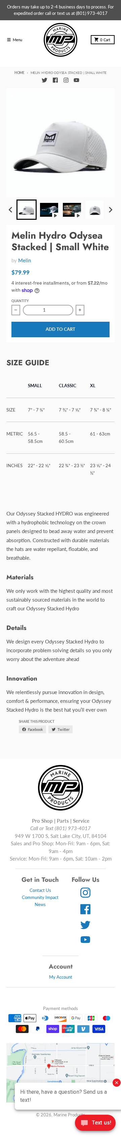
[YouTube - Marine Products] (77, 80)
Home (19, 73)
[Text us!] (95, 1123)
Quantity (20, 301)
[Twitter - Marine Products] (44, 80)
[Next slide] (110, 210)
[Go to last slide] (10, 210)
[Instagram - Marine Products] (66, 80)
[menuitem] (26, 210)
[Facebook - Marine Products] (55, 80)
